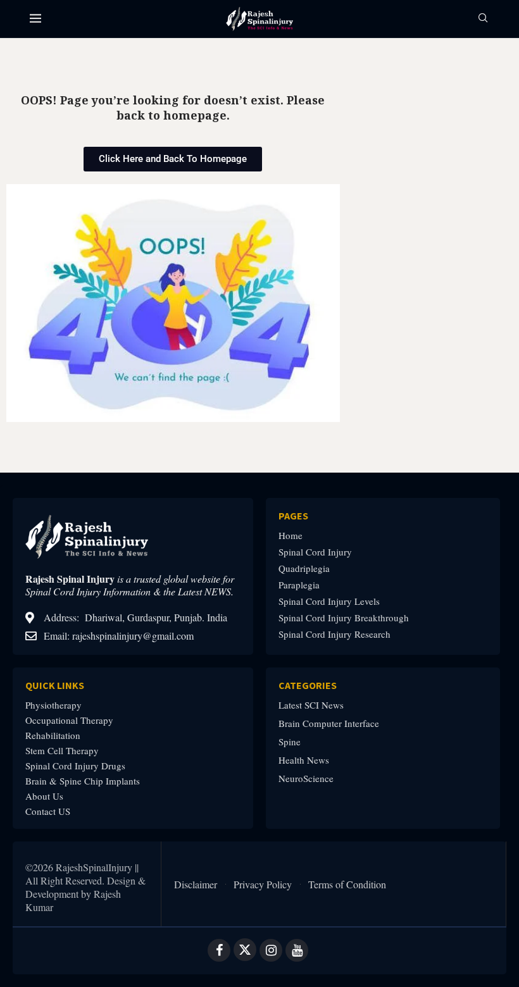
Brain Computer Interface (328, 723)
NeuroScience (306, 778)
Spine (289, 742)
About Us (44, 796)
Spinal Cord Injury (315, 552)
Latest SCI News (311, 705)
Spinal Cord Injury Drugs (75, 766)
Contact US (47, 811)
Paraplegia (299, 585)
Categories (307, 685)
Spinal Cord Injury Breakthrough (343, 618)
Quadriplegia (304, 568)
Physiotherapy (53, 705)
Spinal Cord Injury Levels (329, 601)
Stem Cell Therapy (62, 750)
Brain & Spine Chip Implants (82, 781)
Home (290, 535)
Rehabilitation (52, 735)
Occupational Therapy (69, 720)
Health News (303, 760)
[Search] (483, 19)
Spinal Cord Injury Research (334, 634)
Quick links (54, 685)
